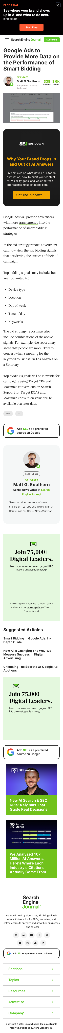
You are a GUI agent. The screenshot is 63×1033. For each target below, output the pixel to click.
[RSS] (43, 943)
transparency (28, 222)
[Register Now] (31, 779)
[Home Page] (26, 39)
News (8, 414)
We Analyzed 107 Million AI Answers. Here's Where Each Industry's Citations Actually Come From (28, 863)
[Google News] (16, 935)
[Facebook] (39, 935)
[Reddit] (35, 943)
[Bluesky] (20, 943)
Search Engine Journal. (36, 1024)
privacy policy (34, 607)
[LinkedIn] (24, 935)
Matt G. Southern (28, 81)
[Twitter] (47, 935)
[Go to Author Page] (8, 81)
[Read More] (31, 834)
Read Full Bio (31, 473)
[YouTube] (32, 935)
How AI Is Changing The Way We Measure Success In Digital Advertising (27, 654)
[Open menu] (7, 40)
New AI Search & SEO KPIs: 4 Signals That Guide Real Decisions (29, 805)
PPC (19, 414)
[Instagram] (28, 943)
